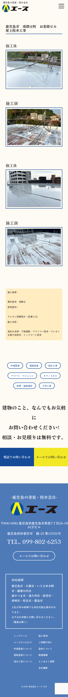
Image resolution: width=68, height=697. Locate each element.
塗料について (45, 648)
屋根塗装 (34, 365)
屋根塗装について (23, 654)
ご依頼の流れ (45, 642)
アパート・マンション (22, 375)
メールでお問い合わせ (51, 457)
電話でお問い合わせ (17, 457)
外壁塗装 (15, 365)
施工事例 (43, 635)
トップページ (20, 635)
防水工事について (23, 661)
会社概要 (43, 667)
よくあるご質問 (46, 661)
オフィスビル (50, 375)
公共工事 (46, 385)
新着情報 (43, 654)
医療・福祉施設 (24, 385)
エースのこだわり (23, 642)
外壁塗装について (23, 648)
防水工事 (52, 365)
